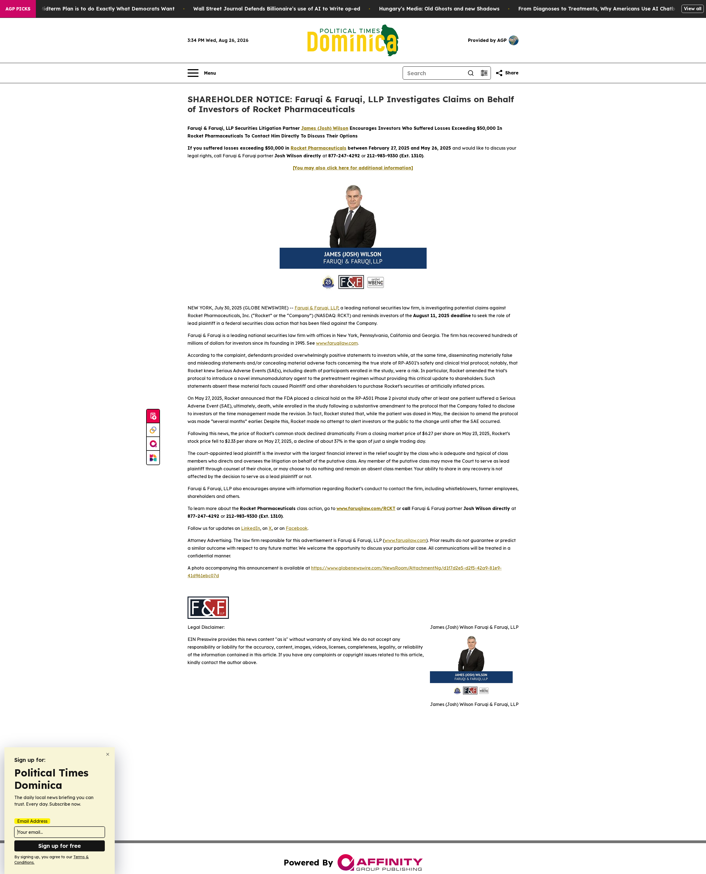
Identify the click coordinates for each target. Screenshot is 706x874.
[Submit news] (153, 416)
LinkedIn (250, 528)
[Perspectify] (153, 430)
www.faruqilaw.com (337, 343)
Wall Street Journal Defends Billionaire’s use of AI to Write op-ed (276, 9)
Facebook (296, 528)
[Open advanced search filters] (484, 73)
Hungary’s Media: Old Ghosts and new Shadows (439, 9)
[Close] (107, 754)
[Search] (470, 73)
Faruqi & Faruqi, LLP (316, 308)
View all (692, 8)
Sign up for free (59, 845)
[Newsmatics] (153, 458)
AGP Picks (18, 9)
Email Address (32, 821)
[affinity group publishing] (153, 444)
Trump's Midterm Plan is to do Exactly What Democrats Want (96, 9)
